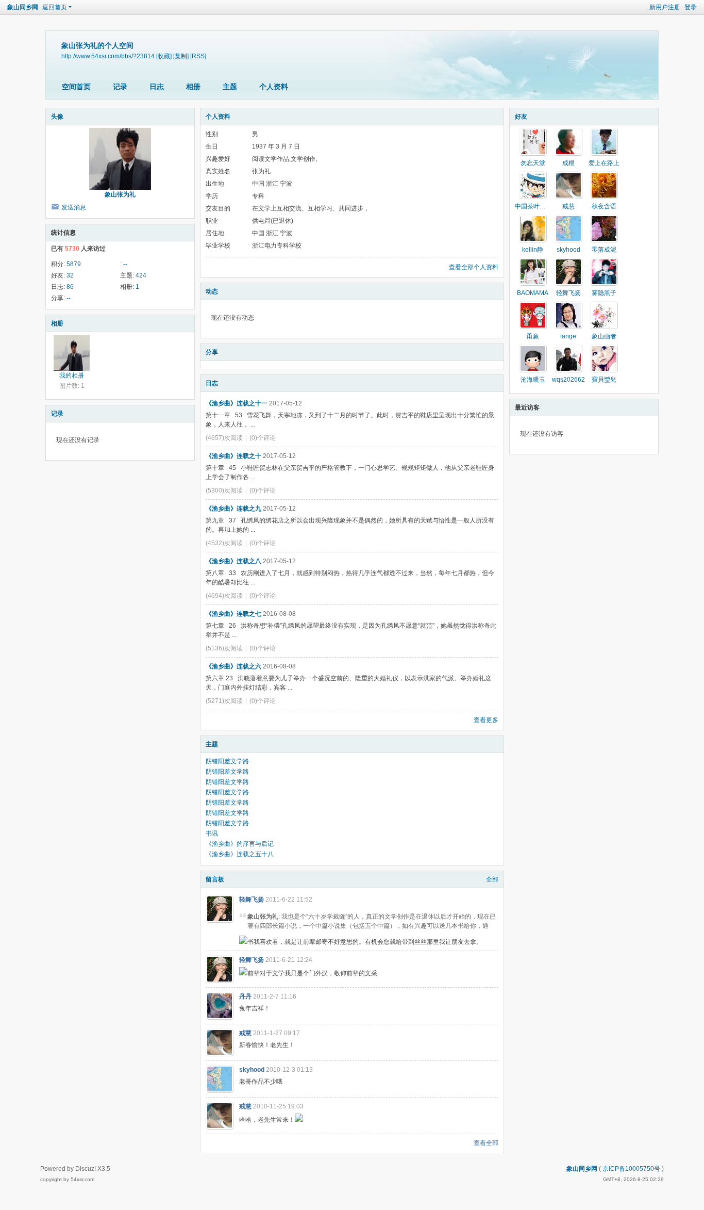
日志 (156, 87)
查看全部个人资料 (473, 267)
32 (70, 275)
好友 (521, 116)
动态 (212, 291)
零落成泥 (604, 249)
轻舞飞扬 (251, 899)
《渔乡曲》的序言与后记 (240, 843)
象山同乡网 (22, 7)
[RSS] (198, 56)
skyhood (251, 1069)
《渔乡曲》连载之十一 (236, 403)
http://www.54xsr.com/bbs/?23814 (108, 56)
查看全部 (486, 1143)
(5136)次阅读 (224, 648)
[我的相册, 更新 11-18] (72, 353)
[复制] (181, 56)
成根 (568, 163)
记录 (120, 87)
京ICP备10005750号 (631, 1168)
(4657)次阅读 (224, 438)
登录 (690, 7)
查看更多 (486, 720)
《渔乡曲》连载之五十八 (240, 854)
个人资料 (273, 87)
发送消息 (73, 207)
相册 (193, 87)
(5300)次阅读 (224, 490)
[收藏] (164, 56)
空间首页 (76, 87)
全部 (492, 879)
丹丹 (245, 996)
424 (141, 275)
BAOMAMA (532, 293)
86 (70, 286)
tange (568, 336)
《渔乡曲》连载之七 (233, 613)
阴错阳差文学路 (227, 761)
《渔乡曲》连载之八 (233, 561)
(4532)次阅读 (224, 543)
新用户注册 (664, 7)
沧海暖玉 (533, 379)
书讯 (212, 833)
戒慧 (245, 1033)
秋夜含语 (604, 206)
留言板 (215, 879)
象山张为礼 (120, 194)
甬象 (533, 336)
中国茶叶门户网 (536, 206)
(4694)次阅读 (224, 595)
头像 (57, 116)
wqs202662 (568, 379)
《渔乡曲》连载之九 (233, 508)
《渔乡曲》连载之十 (233, 456)
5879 (73, 264)
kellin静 (532, 249)
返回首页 (54, 7)
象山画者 (604, 336)
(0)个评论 (262, 438)
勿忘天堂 (533, 163)
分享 (212, 352)
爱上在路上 (604, 163)
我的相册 (71, 375)
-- (125, 264)
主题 (230, 87)
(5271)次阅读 (224, 701)
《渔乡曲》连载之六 (233, 666)
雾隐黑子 (604, 293)
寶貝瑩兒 (604, 379)
